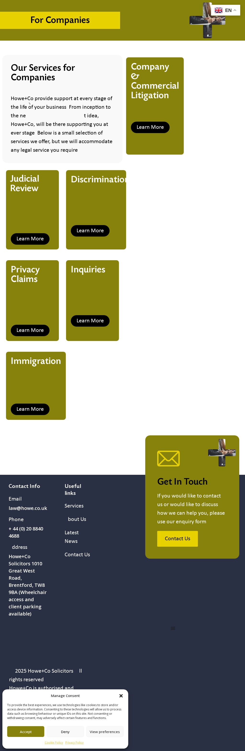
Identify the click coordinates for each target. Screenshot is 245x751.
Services (74, 506)
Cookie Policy (54, 742)
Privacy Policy (74, 742)
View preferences (105, 731)
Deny (65, 731)
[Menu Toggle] (173, 628)
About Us (75, 519)
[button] (121, 695)
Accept (26, 731)
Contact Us (77, 555)
